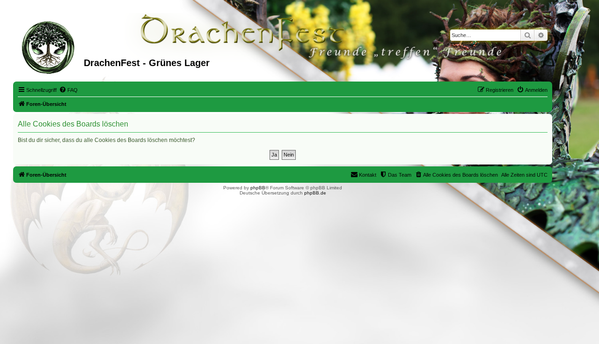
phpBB (257, 187)
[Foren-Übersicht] (49, 46)
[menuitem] (68, 90)
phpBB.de (315, 192)
